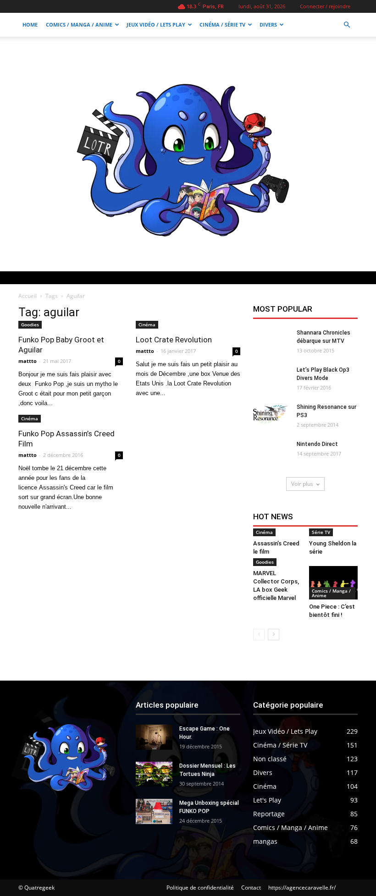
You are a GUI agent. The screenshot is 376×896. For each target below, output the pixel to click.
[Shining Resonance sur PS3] (271, 415)
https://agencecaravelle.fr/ (302, 887)
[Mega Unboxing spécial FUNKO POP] (154, 811)
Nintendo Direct (317, 444)
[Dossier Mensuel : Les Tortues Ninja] (154, 774)
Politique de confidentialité (200, 887)
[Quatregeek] (188, 154)
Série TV (321, 532)
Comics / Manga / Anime (79, 24)
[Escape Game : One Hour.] (154, 737)
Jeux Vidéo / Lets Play (156, 24)
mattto (27, 360)
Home (30, 24)
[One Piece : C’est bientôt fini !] (333, 582)
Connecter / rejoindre (325, 6)
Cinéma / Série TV (222, 24)
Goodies (30, 324)
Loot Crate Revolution (174, 339)
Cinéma (146, 324)
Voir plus (302, 484)
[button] (347, 25)
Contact (251, 887)
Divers (268, 24)
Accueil (27, 296)
